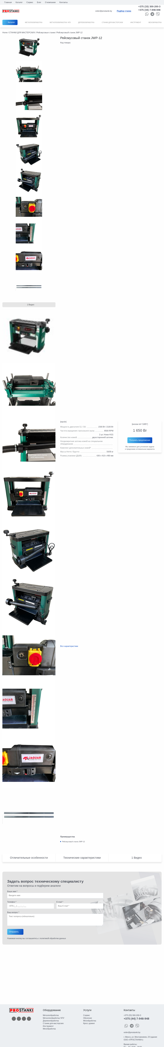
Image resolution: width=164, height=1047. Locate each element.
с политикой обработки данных (52, 938)
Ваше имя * (12, 891)
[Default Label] (29, 1019)
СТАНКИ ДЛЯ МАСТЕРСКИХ (22, 33)
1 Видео (30, 305)
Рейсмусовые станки (45, 33)
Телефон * (11, 902)
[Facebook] (14, 1019)
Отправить (14, 932)
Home (5, 33)
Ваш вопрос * (13, 912)
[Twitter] (19, 1019)
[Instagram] (24, 1019)
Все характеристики (69, 646)
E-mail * (59, 902)
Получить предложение (139, 440)
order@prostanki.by (132, 1032)
